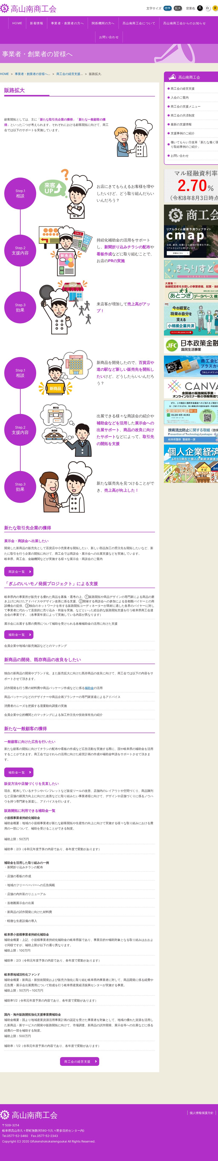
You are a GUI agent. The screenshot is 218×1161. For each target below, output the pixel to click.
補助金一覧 (17, 634)
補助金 (89, 688)
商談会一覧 (17, 571)
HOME (4, 74)
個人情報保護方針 (202, 1113)
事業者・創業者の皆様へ (31, 74)
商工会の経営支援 (68, 74)
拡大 (178, 8)
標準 (168, 8)
